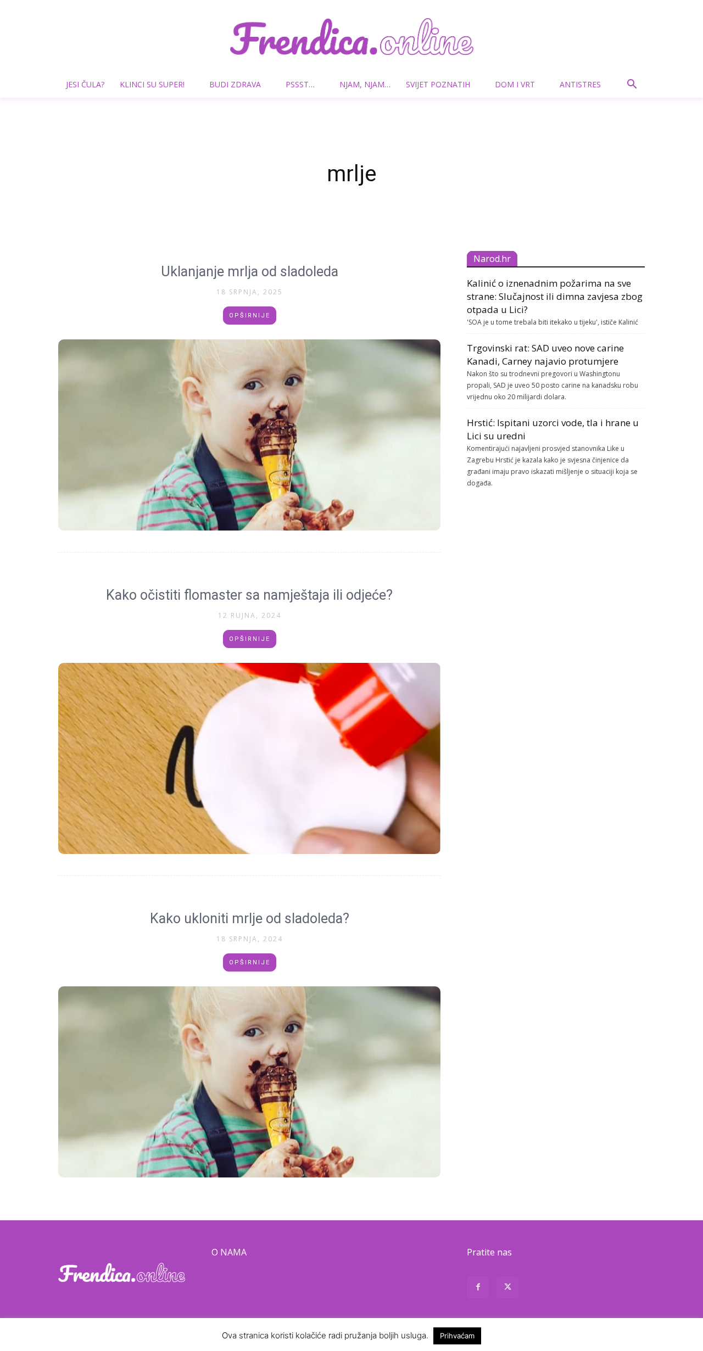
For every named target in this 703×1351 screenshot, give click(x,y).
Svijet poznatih (438, 84)
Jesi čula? (85, 84)
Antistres (580, 84)
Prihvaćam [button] (457, 1335)
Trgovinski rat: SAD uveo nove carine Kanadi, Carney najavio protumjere (545, 354)
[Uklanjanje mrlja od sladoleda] (249, 435)
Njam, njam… (364, 84)
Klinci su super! (152, 84)
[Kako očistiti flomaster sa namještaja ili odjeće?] (249, 758)
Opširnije (249, 315)
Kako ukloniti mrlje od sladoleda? (249, 918)
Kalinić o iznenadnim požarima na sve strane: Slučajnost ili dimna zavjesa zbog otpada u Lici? (555, 296)
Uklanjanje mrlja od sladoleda (249, 272)
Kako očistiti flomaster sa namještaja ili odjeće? (249, 595)
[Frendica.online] (351, 36)
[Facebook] (478, 1288)
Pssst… (300, 84)
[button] (631, 85)
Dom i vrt (515, 84)
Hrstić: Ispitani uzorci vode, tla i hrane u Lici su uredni (553, 429)
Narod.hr (492, 259)
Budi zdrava (235, 84)
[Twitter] (507, 1288)
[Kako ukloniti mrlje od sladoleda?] (249, 1081)
